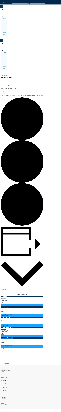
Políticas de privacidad (3, 397)
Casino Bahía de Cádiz (5, 386)
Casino (3, 9)
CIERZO (2, 308)
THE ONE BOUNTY (3, 298)
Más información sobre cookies (4, 404)
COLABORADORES (4, 377)
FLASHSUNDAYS (4, 364)
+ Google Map (2, 305)
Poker (2, 16)
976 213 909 (2, 2)
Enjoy (2, 11)
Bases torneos (2, 403)
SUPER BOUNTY (3, 329)
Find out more (2, 303)
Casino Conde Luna (5, 387)
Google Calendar (4, 289)
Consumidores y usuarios (3, 398)
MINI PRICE (3, 318)
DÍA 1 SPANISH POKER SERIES (5, 363)
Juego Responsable (3, 405)
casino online (28, 3)
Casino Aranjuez (4, 390)
